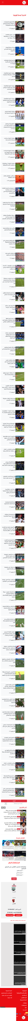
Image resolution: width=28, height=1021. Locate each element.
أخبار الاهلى (24, 997)
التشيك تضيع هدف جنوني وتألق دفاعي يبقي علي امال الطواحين (9, 726)
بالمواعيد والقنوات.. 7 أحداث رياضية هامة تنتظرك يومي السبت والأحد (9, 267)
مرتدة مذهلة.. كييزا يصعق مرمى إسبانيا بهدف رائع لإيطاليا (9, 374)
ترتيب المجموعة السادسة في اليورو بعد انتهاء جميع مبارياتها (9, 777)
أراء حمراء (9, 997)
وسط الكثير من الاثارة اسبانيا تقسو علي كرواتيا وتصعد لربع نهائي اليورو (9, 608)
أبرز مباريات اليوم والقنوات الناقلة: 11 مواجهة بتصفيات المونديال (9, 75)
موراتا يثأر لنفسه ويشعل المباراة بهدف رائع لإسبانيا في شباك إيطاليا (9, 349)
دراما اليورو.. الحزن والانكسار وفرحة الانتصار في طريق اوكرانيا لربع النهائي (9, 438)
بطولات (25, 1003)
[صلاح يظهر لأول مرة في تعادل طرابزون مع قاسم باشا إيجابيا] (19, 958)
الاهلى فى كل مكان (7, 995)
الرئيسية (24, 990)
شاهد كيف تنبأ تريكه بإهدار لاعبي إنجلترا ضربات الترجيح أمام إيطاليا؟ (9, 204)
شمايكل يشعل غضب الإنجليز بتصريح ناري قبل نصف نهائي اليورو (10, 362)
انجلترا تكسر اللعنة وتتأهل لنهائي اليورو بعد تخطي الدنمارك (9, 294)
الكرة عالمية (9, 990)
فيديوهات (24, 1005)
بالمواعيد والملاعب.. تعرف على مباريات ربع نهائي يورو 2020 (9, 451)
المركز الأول (19, 870)
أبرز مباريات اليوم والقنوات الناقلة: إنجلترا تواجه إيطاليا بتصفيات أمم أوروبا (9, 100)
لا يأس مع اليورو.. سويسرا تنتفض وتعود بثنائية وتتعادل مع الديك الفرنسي (9, 556)
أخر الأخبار (24, 995)
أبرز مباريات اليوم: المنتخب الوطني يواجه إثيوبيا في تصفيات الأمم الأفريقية (10, 152)
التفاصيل (18, 915)
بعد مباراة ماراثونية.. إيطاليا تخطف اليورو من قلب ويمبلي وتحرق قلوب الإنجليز (9, 217)
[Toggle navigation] (3, 2)
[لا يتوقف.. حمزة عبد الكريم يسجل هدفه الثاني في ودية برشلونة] (19, 927)
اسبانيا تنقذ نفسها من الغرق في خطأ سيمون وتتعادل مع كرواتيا (9, 661)
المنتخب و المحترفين (6, 993)
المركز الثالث (19, 875)
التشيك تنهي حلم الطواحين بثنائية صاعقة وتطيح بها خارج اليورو (9, 701)
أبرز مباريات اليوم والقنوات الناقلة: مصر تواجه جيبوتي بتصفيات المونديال (9, 87)
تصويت (14, 878)
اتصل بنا (25, 1010)
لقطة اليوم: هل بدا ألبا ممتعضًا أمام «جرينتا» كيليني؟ (10, 307)
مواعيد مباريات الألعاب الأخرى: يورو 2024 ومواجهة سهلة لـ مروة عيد (10, 36)
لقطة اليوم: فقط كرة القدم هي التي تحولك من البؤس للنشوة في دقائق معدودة (9, 529)
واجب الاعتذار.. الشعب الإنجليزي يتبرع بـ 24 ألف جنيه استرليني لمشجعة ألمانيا (9, 387)
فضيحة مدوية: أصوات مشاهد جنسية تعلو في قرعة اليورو (10, 49)
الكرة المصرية (23, 1000)
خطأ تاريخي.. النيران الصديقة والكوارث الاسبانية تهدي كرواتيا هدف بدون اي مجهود (9, 673)
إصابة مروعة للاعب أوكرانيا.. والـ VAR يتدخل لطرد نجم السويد (9, 478)
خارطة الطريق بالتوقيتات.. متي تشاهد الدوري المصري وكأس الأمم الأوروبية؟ (9, 23)
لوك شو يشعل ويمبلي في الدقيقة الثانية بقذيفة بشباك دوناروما (9, 242)
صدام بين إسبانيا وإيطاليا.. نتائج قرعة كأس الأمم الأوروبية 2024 (10, 62)
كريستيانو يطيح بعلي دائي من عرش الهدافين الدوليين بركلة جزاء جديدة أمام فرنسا (9, 790)
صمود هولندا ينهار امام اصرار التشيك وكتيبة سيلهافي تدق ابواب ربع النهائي (9, 713)
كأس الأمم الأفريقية (22, 993)
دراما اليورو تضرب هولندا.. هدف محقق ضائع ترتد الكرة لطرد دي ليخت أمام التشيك (9, 739)
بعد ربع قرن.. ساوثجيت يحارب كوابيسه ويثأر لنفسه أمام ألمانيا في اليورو (9, 491)
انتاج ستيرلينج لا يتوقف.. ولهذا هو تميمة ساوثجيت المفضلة (10, 516)
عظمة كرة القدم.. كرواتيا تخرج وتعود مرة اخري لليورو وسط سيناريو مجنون (9, 648)
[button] (2, 808)
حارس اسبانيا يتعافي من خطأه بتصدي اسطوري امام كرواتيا (9, 621)
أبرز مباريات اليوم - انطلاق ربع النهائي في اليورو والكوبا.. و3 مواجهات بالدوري (9, 412)
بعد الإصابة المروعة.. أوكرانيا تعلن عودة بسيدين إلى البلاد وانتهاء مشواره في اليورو (9, 425)
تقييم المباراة (9, 915)
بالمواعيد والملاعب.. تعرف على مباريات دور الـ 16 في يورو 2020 (9, 765)
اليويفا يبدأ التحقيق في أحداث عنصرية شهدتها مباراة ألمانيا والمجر (9, 752)
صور (26, 1007)
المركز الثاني (19, 872)
